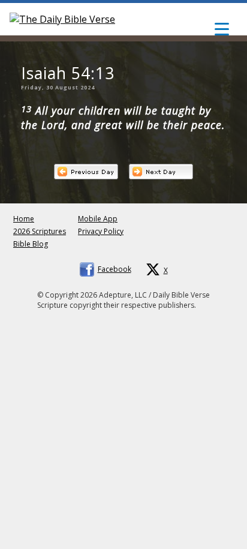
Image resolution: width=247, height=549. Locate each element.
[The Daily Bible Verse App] (62, 19)
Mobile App (98, 219)
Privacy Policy (100, 231)
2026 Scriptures (39, 231)
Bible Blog (30, 244)
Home (23, 219)
